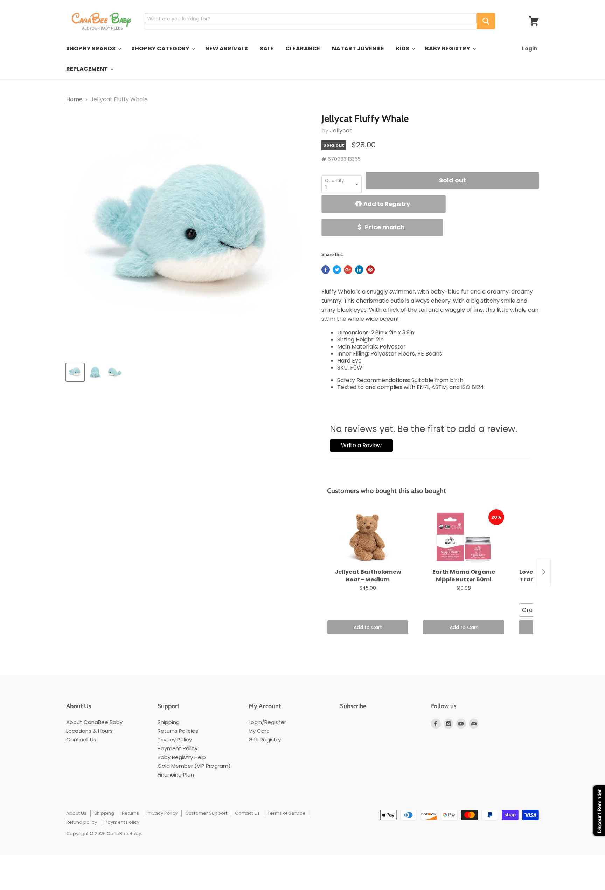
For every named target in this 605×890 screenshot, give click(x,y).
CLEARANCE (302, 48)
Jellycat (341, 130)
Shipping (169, 722)
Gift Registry (265, 739)
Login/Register (267, 722)
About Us (76, 813)
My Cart (259, 730)
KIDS (403, 48)
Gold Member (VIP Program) (194, 766)
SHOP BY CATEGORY (160, 48)
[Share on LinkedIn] (359, 269)
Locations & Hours (89, 730)
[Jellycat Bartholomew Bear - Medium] (367, 537)
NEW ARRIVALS (226, 48)
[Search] (486, 21)
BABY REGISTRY (448, 48)
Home (74, 99)
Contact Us (81, 739)
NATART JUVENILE (358, 48)
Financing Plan (176, 774)
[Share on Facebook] (325, 269)
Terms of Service (286, 813)
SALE (266, 48)
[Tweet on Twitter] (337, 269)
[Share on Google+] (348, 269)
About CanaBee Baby (94, 722)
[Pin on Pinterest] (370, 269)
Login (529, 48)
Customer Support (206, 813)
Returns (130, 813)
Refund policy (81, 822)
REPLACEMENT (87, 69)
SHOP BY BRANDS (91, 48)
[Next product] (544, 572)
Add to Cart (368, 627)
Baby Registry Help (182, 757)
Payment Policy (177, 748)
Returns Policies (178, 730)
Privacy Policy (175, 739)
